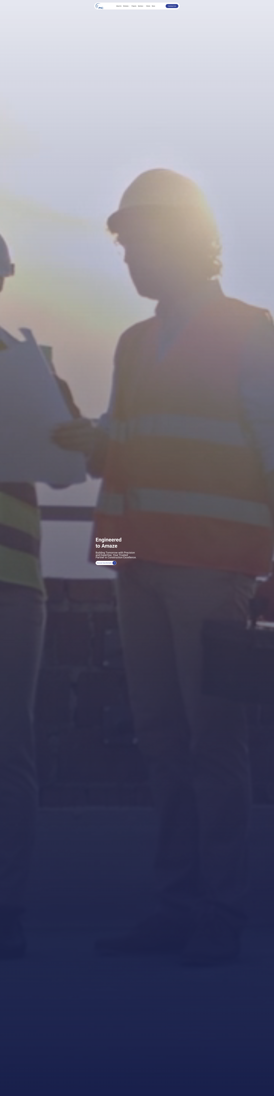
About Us (118, 6)
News (153, 6)
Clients (148, 6)
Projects (134, 6)
